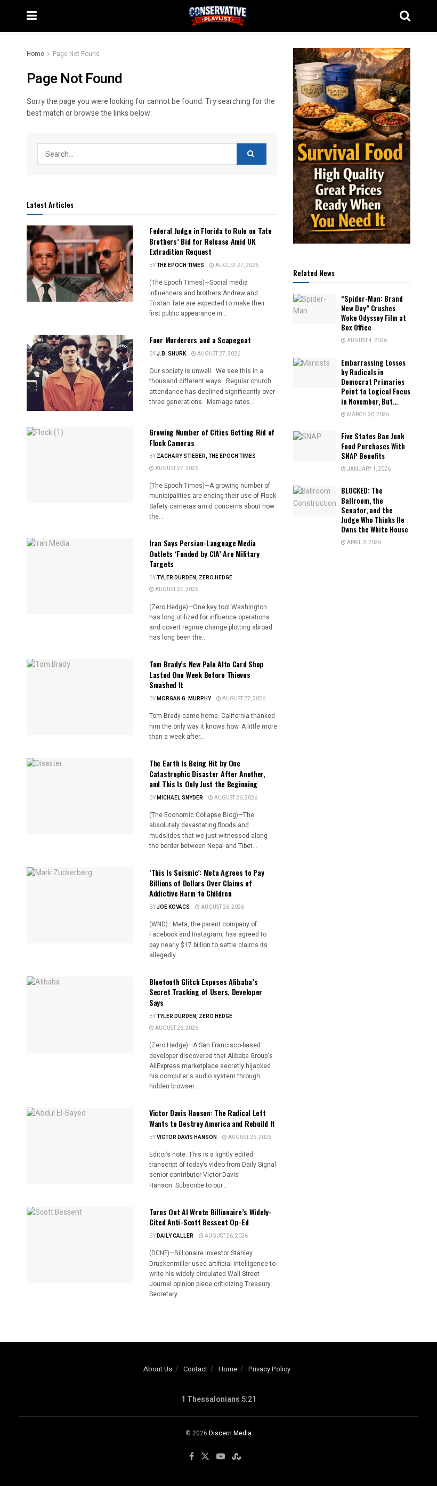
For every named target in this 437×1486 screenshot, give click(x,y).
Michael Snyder (180, 798)
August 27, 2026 (236, 265)
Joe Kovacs (173, 907)
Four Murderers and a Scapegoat (200, 339)
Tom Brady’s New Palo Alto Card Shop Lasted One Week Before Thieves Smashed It (206, 674)
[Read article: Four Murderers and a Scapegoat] (80, 373)
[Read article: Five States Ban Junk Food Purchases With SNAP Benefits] (314, 446)
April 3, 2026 (363, 542)
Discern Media (230, 1433)
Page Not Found (76, 54)
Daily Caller (175, 1236)
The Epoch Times (180, 265)
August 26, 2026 (235, 798)
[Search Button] (405, 16)
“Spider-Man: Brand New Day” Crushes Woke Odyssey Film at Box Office (373, 313)
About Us (157, 1369)
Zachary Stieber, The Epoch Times (206, 456)
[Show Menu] (32, 16)
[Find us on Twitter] (205, 1456)
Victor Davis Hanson (187, 1137)
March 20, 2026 (367, 414)
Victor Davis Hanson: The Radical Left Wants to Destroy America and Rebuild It (212, 1118)
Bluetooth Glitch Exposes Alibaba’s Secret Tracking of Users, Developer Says (205, 992)
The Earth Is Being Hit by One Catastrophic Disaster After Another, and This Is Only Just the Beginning (207, 773)
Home (35, 54)
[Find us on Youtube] (220, 1456)
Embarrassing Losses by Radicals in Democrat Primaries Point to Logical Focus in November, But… (375, 382)
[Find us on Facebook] (191, 1456)
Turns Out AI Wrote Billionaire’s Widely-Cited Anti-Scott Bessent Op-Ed (210, 1217)
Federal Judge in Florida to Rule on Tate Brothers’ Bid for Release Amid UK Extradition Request (210, 241)
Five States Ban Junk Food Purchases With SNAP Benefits (373, 446)
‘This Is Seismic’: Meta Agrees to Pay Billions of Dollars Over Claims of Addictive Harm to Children (206, 883)
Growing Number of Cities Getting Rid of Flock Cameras (211, 437)
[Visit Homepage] (218, 16)
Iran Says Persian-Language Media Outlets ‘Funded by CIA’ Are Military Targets (204, 553)
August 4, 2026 (366, 340)
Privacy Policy (269, 1369)
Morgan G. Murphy (184, 698)
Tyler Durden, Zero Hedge (194, 578)
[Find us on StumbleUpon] (236, 1456)
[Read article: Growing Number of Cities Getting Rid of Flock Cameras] (80, 465)
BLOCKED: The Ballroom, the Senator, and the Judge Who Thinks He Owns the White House (374, 510)
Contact (195, 1369)
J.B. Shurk (171, 354)
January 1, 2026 (368, 469)
